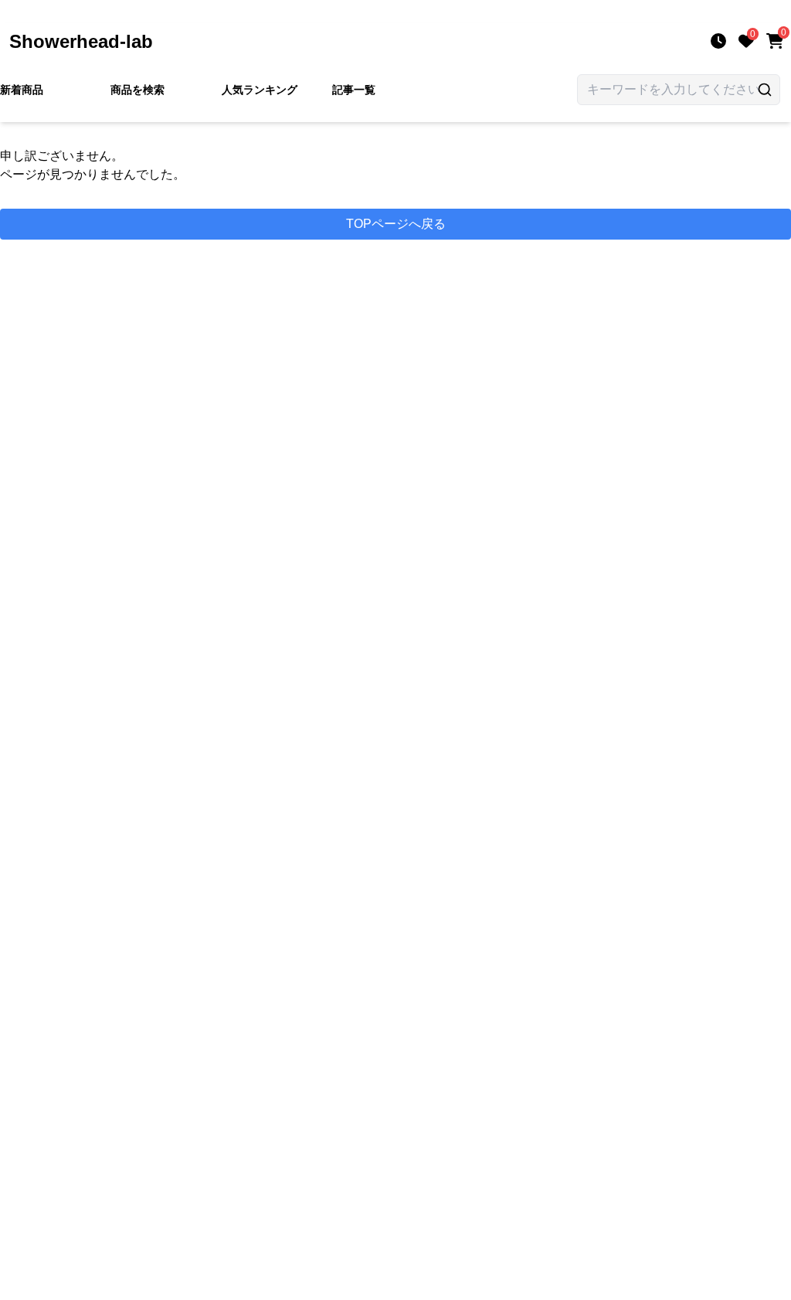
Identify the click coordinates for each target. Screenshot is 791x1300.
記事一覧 (353, 89)
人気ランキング (259, 89)
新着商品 (21, 89)
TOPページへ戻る (396, 223)
